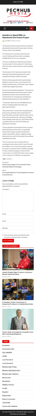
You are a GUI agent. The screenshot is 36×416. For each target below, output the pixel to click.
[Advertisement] (18, 22)
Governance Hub (8, 349)
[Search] (27, 28)
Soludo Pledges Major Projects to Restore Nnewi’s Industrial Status (18, 259)
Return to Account (8, 399)
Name (4, 214)
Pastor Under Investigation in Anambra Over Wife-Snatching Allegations (18, 319)
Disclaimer (6, 345)
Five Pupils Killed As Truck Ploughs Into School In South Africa (18, 172)
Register (5, 392)
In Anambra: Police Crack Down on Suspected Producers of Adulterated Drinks (18, 289)
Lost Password (7, 360)
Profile (4, 388)
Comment (6, 189)
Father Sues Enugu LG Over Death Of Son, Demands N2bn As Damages (16, 164)
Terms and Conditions (10, 406)
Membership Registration (11, 370)
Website (5, 228)
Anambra (9, 159)
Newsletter (6, 381)
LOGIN (4, 356)
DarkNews (13, 414)
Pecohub (7, 40)
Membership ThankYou (10, 374)
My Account (6, 378)
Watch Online (31, 28)
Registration (6, 395)
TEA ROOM (6, 403)
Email (4, 221)
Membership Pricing (9, 367)
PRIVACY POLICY (8, 385)
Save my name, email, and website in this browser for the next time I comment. (16, 236)
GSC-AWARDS (7, 352)
